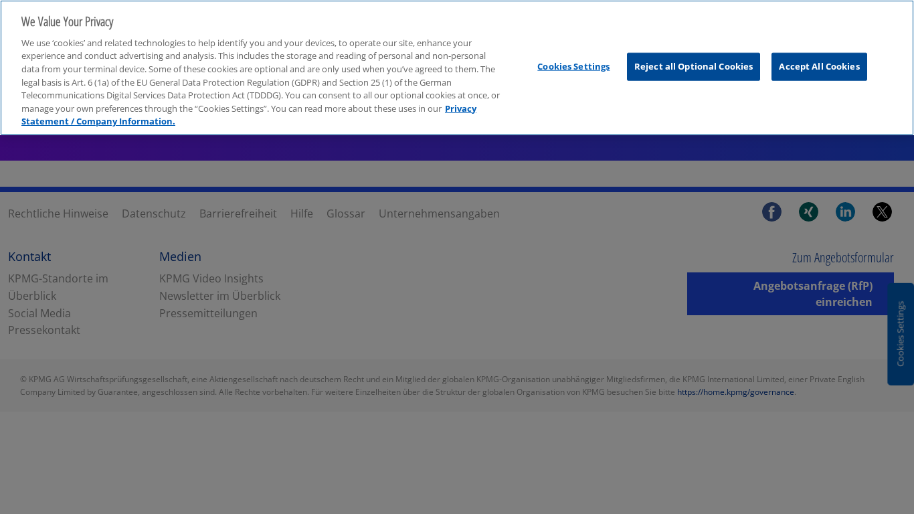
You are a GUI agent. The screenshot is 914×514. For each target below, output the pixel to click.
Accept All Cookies (819, 66)
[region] (457, 67)
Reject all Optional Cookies (693, 66)
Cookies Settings (573, 66)
